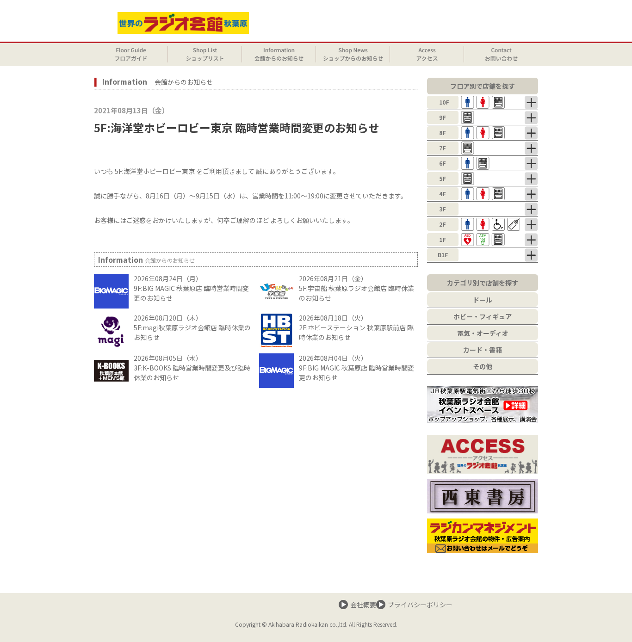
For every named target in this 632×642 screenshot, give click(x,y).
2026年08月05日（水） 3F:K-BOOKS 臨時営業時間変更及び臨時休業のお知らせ (192, 367)
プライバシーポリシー (420, 604)
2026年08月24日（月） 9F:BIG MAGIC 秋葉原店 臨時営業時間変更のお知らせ (191, 288)
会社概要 (363, 604)
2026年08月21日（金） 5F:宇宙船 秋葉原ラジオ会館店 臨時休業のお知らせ (356, 288)
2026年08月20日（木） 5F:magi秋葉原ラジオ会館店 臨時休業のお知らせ (192, 327)
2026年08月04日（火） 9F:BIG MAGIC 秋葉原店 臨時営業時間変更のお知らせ (356, 367)
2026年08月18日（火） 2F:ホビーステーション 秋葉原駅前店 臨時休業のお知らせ (356, 327)
